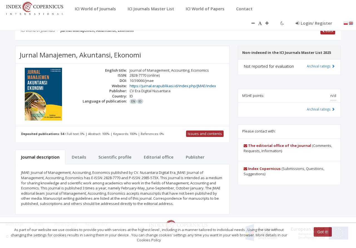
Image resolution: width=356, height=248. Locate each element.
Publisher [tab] (195, 157)
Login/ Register (316, 23)
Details (79, 157)
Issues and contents (205, 133)
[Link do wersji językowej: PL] (345, 22)
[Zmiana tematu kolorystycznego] (282, 23)
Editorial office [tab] (159, 157)
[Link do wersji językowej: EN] (351, 22)
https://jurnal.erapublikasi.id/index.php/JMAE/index (173, 85)
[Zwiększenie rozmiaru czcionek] (270, 23)
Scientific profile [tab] (115, 157)
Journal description (40, 157)
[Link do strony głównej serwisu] (34, 7)
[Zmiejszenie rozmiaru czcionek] (250, 23)
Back (329, 30)
